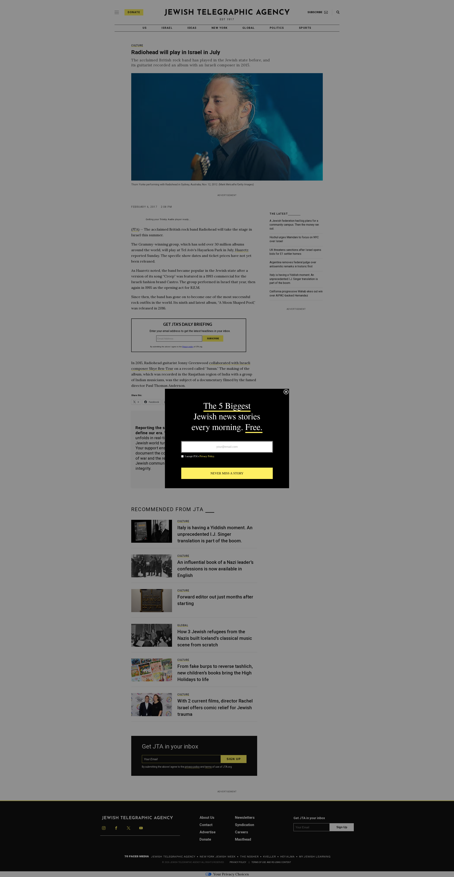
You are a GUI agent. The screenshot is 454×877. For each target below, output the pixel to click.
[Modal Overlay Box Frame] (227, 438)
